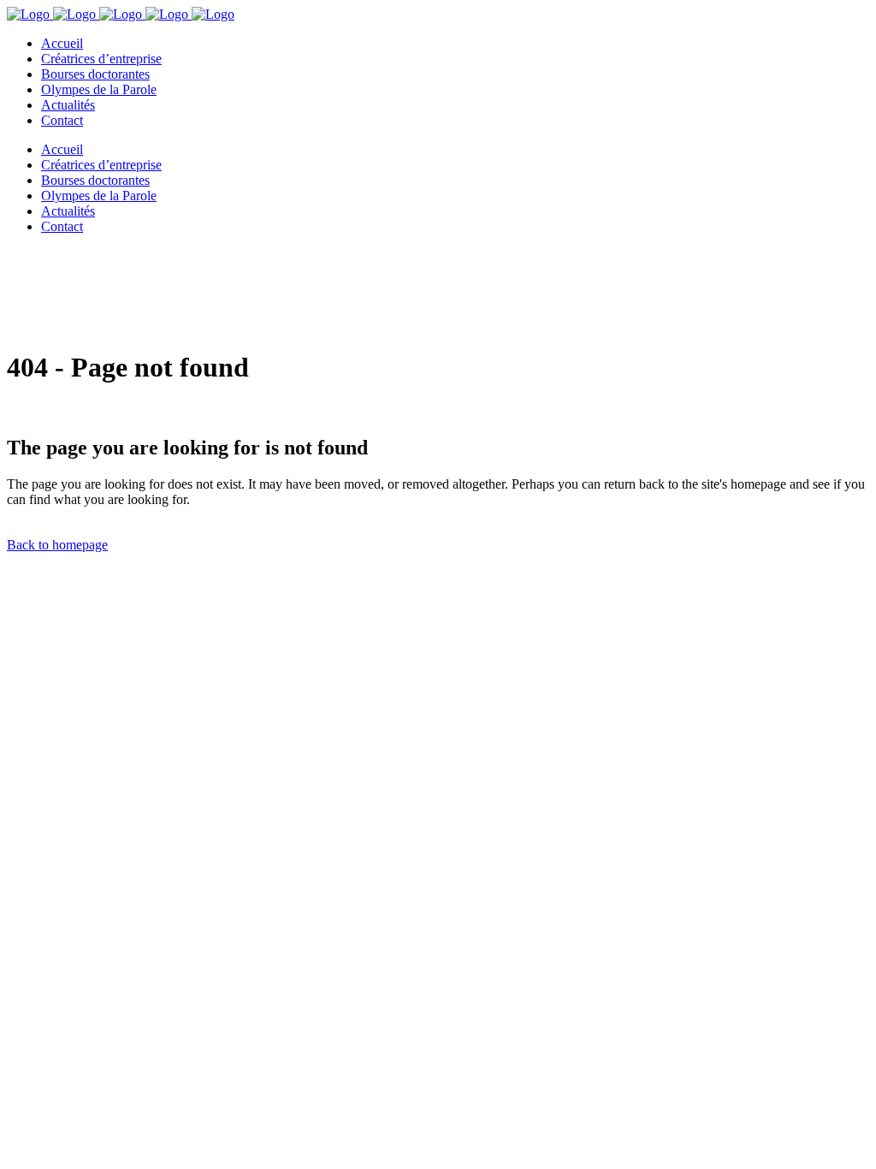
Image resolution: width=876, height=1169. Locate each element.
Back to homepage (57, 544)
